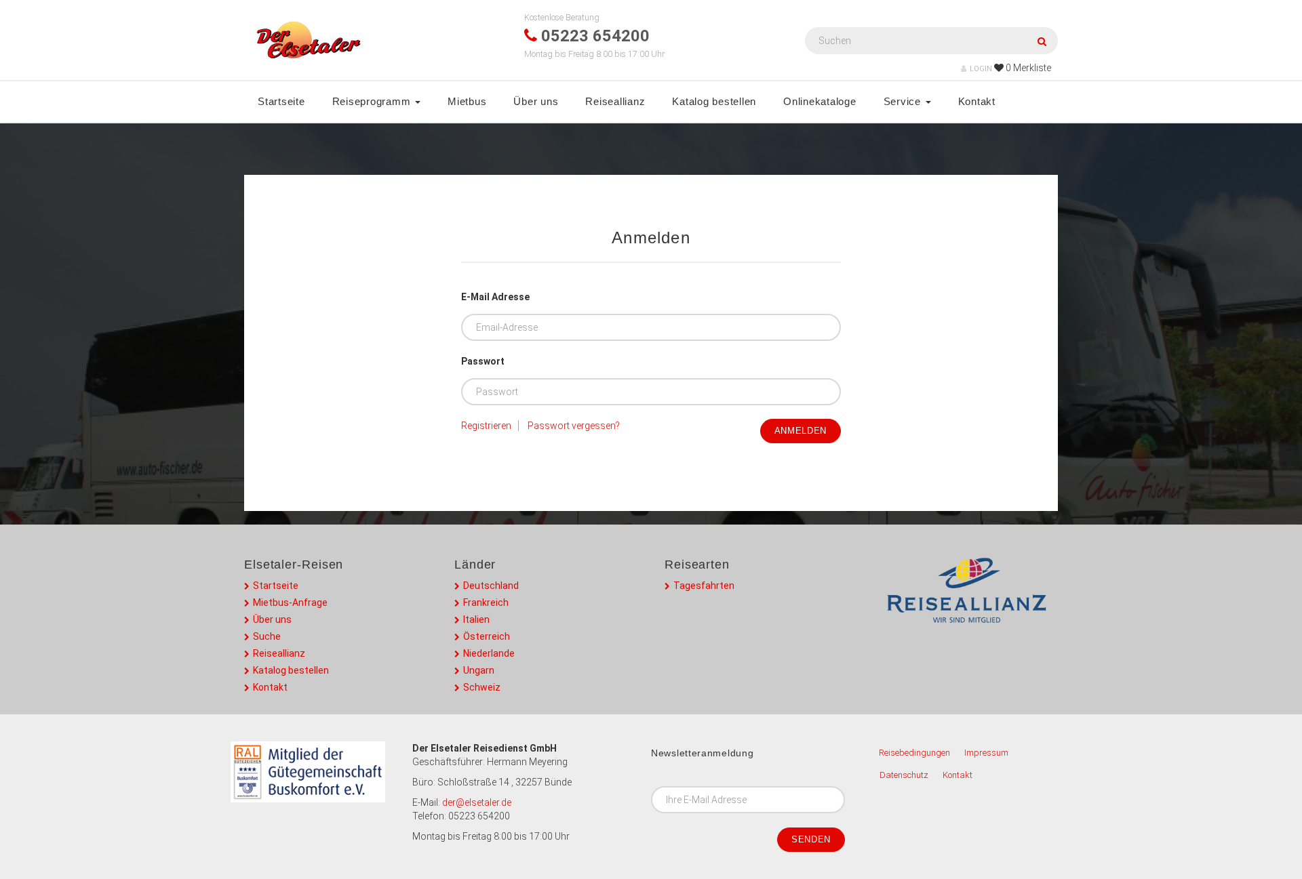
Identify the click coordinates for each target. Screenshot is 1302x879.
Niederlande (489, 653)
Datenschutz (904, 775)
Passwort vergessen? (574, 425)
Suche (267, 636)
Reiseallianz (615, 101)
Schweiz (481, 687)
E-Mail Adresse (495, 296)
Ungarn (478, 670)
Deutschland (491, 585)
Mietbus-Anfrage (290, 602)
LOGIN (981, 68)
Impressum (986, 753)
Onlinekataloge (819, 101)
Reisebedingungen (914, 753)
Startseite (281, 101)
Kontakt (976, 101)
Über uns (535, 101)
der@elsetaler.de (476, 802)
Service (904, 101)
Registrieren (486, 425)
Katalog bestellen (714, 101)
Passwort (483, 361)
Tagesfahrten (703, 585)
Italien (476, 619)
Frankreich (486, 602)
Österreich (486, 636)
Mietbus (467, 101)
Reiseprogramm (373, 101)
